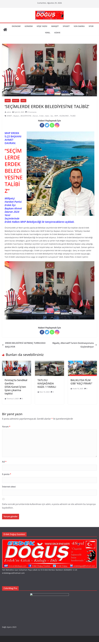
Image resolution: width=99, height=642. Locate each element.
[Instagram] (57, 125)
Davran (35, 116)
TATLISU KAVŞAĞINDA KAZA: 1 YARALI (47, 383)
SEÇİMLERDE (64, 116)
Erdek (8, 100)
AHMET (9, 116)
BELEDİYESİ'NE (26, 116)
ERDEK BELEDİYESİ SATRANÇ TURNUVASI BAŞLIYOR (25, 345)
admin (9, 112)
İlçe (52, 116)
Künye (57, 32)
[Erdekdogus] (49, 541)
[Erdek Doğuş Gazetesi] (5, 29)
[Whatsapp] (52, 125)
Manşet (55, 26)
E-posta (6, 474)
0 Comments (31, 112)
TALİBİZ (73, 116)
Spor (91, 26)
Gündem (29, 26)
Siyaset (66, 26)
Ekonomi (16, 26)
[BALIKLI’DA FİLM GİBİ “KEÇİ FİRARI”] (82, 362)
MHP (56, 116)
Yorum (6, 426)
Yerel (47, 32)
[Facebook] (42, 125)
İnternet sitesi (9, 486)
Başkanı (16, 116)
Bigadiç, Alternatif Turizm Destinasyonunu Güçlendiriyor (73, 345)
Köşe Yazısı (42, 26)
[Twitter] (47, 125)
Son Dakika (79, 26)
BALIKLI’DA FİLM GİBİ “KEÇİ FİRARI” (81, 381)
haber (47, 116)
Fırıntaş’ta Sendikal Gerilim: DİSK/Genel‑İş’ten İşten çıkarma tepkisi (16, 386)
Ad (4, 461)
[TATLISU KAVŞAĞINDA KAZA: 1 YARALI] (49, 362)
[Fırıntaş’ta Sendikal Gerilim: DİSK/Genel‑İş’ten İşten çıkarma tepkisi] (16, 362)
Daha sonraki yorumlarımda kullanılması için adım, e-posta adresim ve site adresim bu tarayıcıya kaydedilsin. (49, 506)
